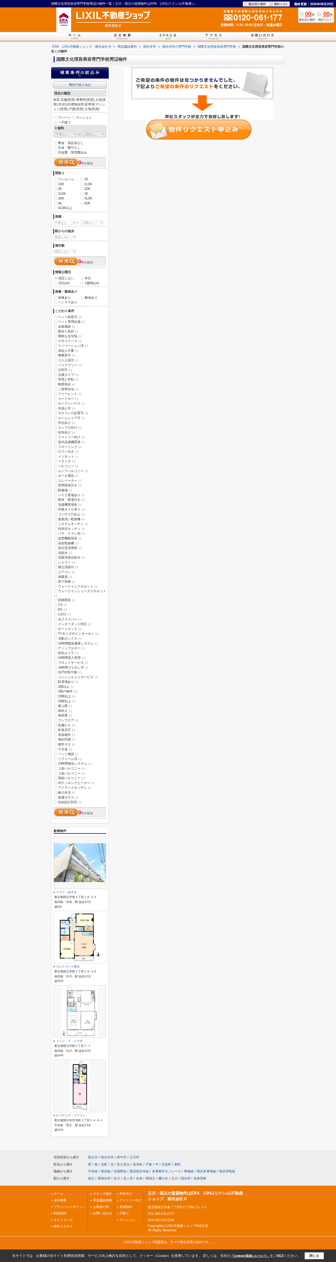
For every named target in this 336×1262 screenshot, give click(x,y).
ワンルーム (66, 179)
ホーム (58, 1193)
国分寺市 (107, 1157)
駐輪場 (65, 490)
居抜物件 (66, 735)
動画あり (91, 297)
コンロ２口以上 (71, 514)
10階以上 (66, 696)
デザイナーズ (69, 341)
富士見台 (123, 1164)
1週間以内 (92, 283)
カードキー (68, 399)
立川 (174, 1178)
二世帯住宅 (68, 389)
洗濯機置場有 (69, 504)
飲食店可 (66, 730)
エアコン (66, 572)
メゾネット (68, 456)
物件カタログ (63, 1226)
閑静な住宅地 (69, 336)
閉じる (314, 1255)
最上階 (65, 706)
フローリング (69, 447)
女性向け (66, 432)
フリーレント (69, 394)
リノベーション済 (73, 346)
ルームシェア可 (71, 418)
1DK (61, 184)
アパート (64, 117)
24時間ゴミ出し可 (73, 667)
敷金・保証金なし (71, 143)
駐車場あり (68, 682)
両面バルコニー (71, 778)
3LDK (88, 198)
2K (60, 189)
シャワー (66, 562)
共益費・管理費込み (72, 152)
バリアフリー (69, 365)
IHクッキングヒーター (76, 783)
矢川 (117, 1178)
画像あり (64, 297)
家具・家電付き (71, 500)
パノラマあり (67, 302)
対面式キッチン (71, 529)
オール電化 (68, 475)
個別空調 (66, 739)
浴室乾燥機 (68, 543)
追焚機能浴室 (69, 538)
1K (86, 179)
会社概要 (60, 1200)
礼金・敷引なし (69, 147)
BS (62, 609)
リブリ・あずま (66, 892)
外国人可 (66, 408)
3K (86, 194)
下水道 (65, 749)
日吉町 (166, 1164)
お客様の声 (101, 1207)
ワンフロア (68, 720)
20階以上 (66, 701)
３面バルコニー (71, 773)
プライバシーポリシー (70, 1207)
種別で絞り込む (80, 84)
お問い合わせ (102, 1213)
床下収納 (66, 581)
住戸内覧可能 (69, 672)
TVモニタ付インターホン (78, 633)
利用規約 (60, 1213)
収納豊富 (66, 600)
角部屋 (65, 715)
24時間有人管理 (71, 657)
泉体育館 (200, 1178)
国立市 (93, 1157)
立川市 (134, 1157)
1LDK (88, 184)
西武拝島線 (227, 1171)
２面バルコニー (71, 768)
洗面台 (65, 553)
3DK (61, 198)
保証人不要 (68, 350)
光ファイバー (69, 619)
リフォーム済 (69, 759)
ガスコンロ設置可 (73, 413)
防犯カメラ (68, 653)
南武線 (105, 1171)
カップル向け (69, 427)
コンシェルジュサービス (77, 677)
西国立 (150, 1178)
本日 (88, 278)
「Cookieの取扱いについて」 (250, 1256)
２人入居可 (68, 360)
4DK (87, 203)
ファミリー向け (71, 437)
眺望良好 (66, 384)
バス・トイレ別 (71, 533)
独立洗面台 (68, 567)
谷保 (139, 1178)
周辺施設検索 (102, 1200)
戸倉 (149, 1164)
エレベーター (69, 480)
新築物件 (126, 1207)
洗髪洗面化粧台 (71, 557)
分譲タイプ (68, 375)
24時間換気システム (74, 763)
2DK (87, 189)
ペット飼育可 (69, 317)
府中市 (121, 1157)
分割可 (65, 370)
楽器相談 (66, 326)
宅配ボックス (69, 638)
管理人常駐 (68, 379)
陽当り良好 (68, 331)
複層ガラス (68, 797)
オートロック (69, 629)
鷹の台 (163, 1178)
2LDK (62, 194)
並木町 (137, 1164)
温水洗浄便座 (69, 548)
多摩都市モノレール (166, 1171)
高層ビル (66, 725)
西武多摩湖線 (206, 1171)
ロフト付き (68, 451)
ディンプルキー (71, 648)
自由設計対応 (69, 802)
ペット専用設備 (71, 321)
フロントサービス (73, 662)
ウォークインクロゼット (77, 586)
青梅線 (189, 1171)
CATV (64, 614)
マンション (84, 117)
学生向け (66, 423)
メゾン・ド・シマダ (69, 1041)
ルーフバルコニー (73, 471)
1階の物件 (67, 691)
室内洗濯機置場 (71, 442)
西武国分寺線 (139, 1171)
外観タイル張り (71, 509)
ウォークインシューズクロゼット (80, 593)
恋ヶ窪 (128, 1178)
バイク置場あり (71, 495)
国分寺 (185, 1178)
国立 (91, 1178)
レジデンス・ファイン (71, 1115)
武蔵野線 (120, 1171)
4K (60, 203)
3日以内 (64, 283)
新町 (177, 1164)
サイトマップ (63, 1220)
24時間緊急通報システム (78, 643)
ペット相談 (68, 754)
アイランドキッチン (74, 787)
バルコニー (68, 466)
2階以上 (66, 686)
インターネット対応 (74, 624)
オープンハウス (71, 403)
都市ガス (66, 744)
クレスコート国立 (68, 966)
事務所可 (66, 355)
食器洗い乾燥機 (71, 519)
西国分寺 (104, 1178)
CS (62, 605)
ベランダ (66, 461)
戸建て (124, 1213)
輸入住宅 (66, 792)
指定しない (66, 278)
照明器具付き (69, 485)
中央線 (93, 1171)
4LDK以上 (65, 208)
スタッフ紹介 (102, 1193)
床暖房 (65, 577)
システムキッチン (73, 524)
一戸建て (64, 122)
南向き (65, 711)
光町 (104, 1164)
